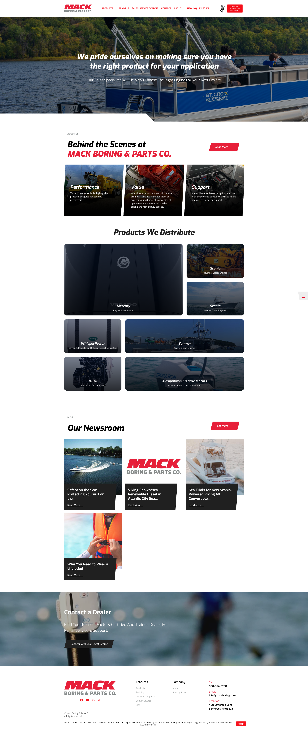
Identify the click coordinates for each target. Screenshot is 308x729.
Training (124, 8)
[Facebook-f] (81, 700)
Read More (222, 147)
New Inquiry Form (198, 8)
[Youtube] (87, 700)
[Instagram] (99, 700)
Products (107, 8)
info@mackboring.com (222, 695)
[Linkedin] (93, 700)
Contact (166, 8)
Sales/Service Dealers (145, 8)
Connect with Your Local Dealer (89, 644)
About (177, 8)
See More (223, 426)
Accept (241, 723)
